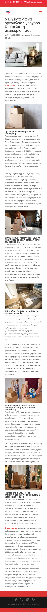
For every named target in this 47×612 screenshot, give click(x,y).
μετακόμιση (9, 85)
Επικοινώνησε (11, 528)
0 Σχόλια (8, 38)
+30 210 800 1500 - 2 (14, 2)
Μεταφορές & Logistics (31, 35)
